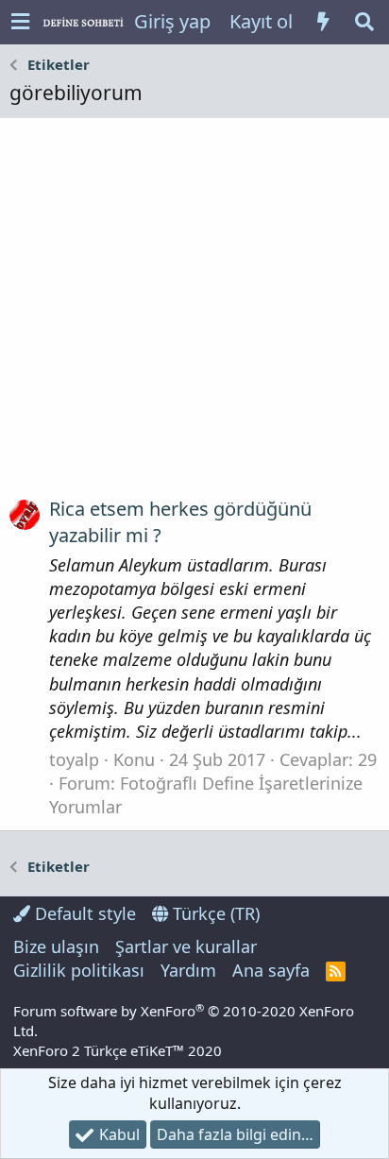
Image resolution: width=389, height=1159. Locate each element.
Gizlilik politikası (78, 970)
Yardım (188, 970)
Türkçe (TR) (214, 913)
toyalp (74, 759)
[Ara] (364, 22)
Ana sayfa (271, 970)
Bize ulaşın (56, 946)
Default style (83, 913)
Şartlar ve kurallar (186, 946)
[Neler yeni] (323, 22)
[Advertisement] (194, 314)
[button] (20, 22)
